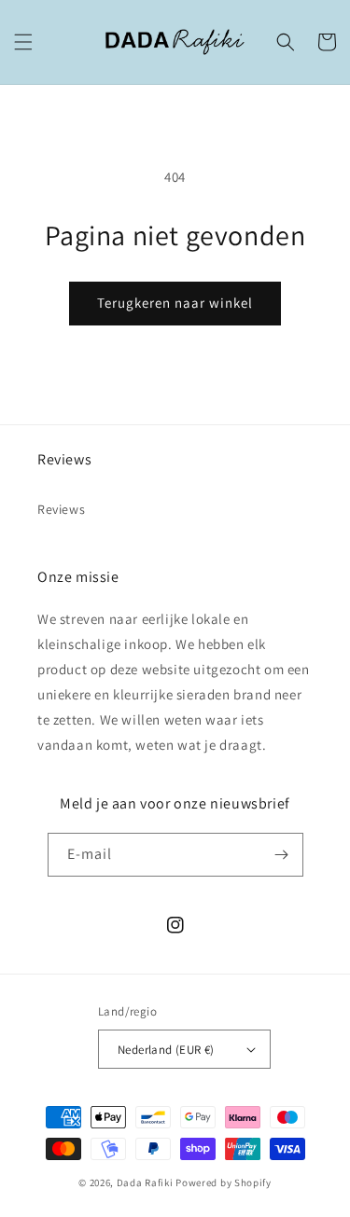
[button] (23, 41)
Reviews (61, 509)
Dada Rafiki (145, 1182)
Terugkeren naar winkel (175, 302)
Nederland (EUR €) (166, 1050)
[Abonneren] (281, 855)
